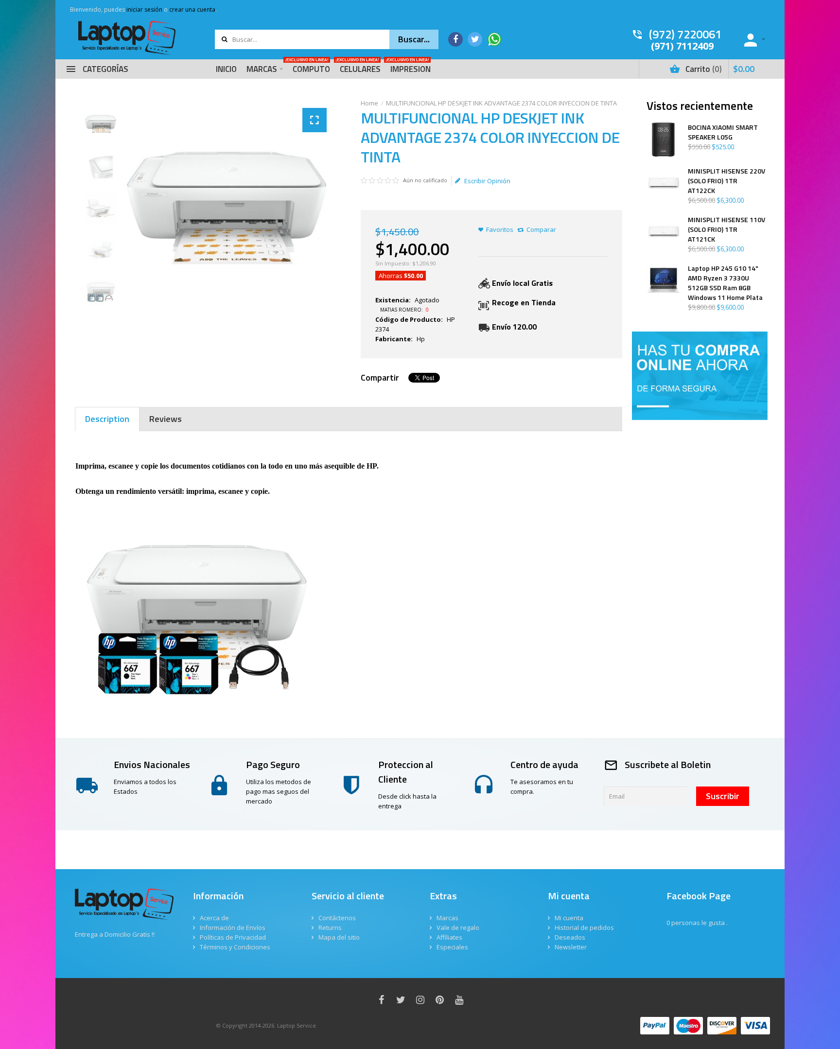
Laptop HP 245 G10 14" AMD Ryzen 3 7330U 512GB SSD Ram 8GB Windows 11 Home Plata (725, 282)
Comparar (541, 229)
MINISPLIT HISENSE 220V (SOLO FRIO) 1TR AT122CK (726, 180)
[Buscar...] (413, 39)
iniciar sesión (144, 9)
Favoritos (499, 229)
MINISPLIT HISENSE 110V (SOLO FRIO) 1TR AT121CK (726, 229)
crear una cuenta (192, 9)
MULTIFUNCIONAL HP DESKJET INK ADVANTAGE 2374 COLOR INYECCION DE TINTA (501, 103)
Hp (421, 338)
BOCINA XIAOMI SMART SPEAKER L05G (723, 132)
